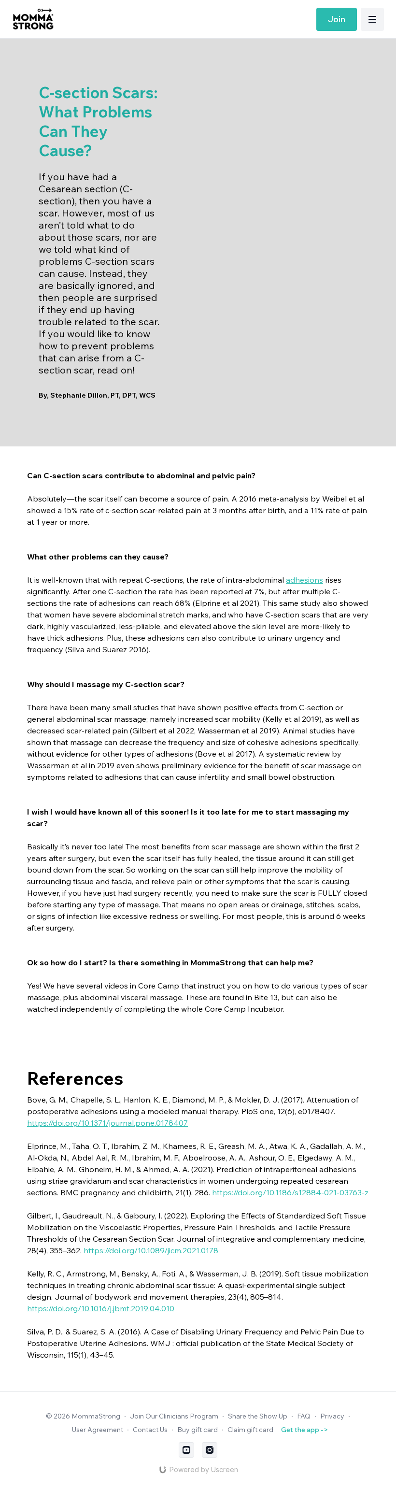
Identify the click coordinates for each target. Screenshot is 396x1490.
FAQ (304, 1416)
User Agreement (97, 1429)
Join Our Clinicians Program (174, 1416)
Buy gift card (197, 1429)
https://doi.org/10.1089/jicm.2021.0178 (151, 1250)
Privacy (332, 1416)
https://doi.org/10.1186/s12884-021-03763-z (290, 1192)
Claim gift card (250, 1429)
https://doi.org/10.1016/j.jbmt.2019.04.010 (100, 1308)
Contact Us (150, 1429)
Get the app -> (304, 1429)
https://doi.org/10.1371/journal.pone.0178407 (107, 1123)
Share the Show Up (257, 1416)
